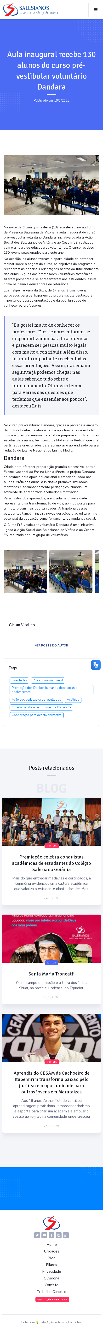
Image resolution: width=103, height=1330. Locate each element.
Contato (51, 1285)
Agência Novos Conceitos (64, 1322)
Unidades (51, 1251)
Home (51, 1244)
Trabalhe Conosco (51, 1291)
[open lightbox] (25, 571)
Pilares (51, 1264)
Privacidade (51, 1271)
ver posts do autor (51, 645)
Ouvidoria (51, 1278)
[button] (95, 10)
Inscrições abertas (52, 1299)
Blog (52, 1258)
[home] (31, 9)
